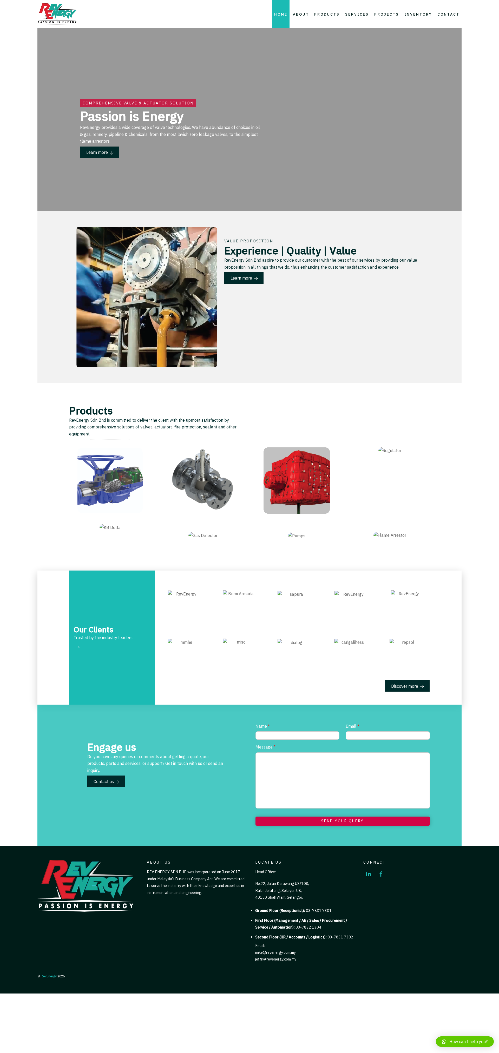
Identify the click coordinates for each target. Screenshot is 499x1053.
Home (280, 14)
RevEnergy (49, 976)
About (301, 14)
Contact (448, 14)
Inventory (418, 14)
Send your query (342, 821)
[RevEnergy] (56, 22)
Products (327, 14)
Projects (386, 14)
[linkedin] (368, 873)
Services (357, 14)
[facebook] (381, 873)
